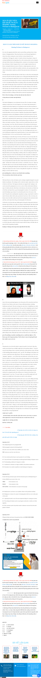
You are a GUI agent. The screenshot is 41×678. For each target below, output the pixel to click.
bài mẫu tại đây (26, 264)
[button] (6, 650)
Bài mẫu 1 (24, 245)
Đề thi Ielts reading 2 (7, 30)
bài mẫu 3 (33, 245)
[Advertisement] (20, 10)
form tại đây (15, 266)
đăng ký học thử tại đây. (11, 276)
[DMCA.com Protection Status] (3, 677)
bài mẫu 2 (29, 245)
